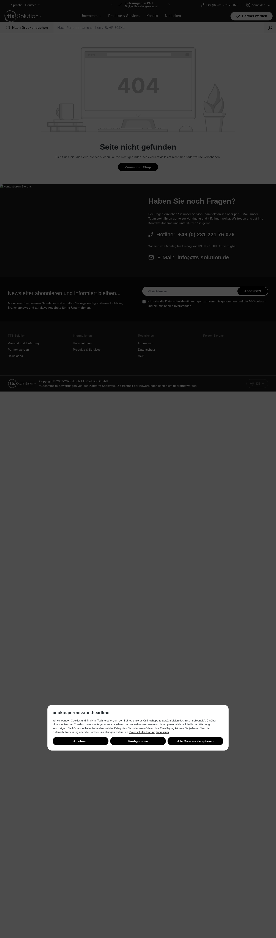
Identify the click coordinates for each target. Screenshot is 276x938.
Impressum (162, 732)
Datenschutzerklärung (142, 732)
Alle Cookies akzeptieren (195, 741)
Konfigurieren (138, 741)
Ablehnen (80, 741)
